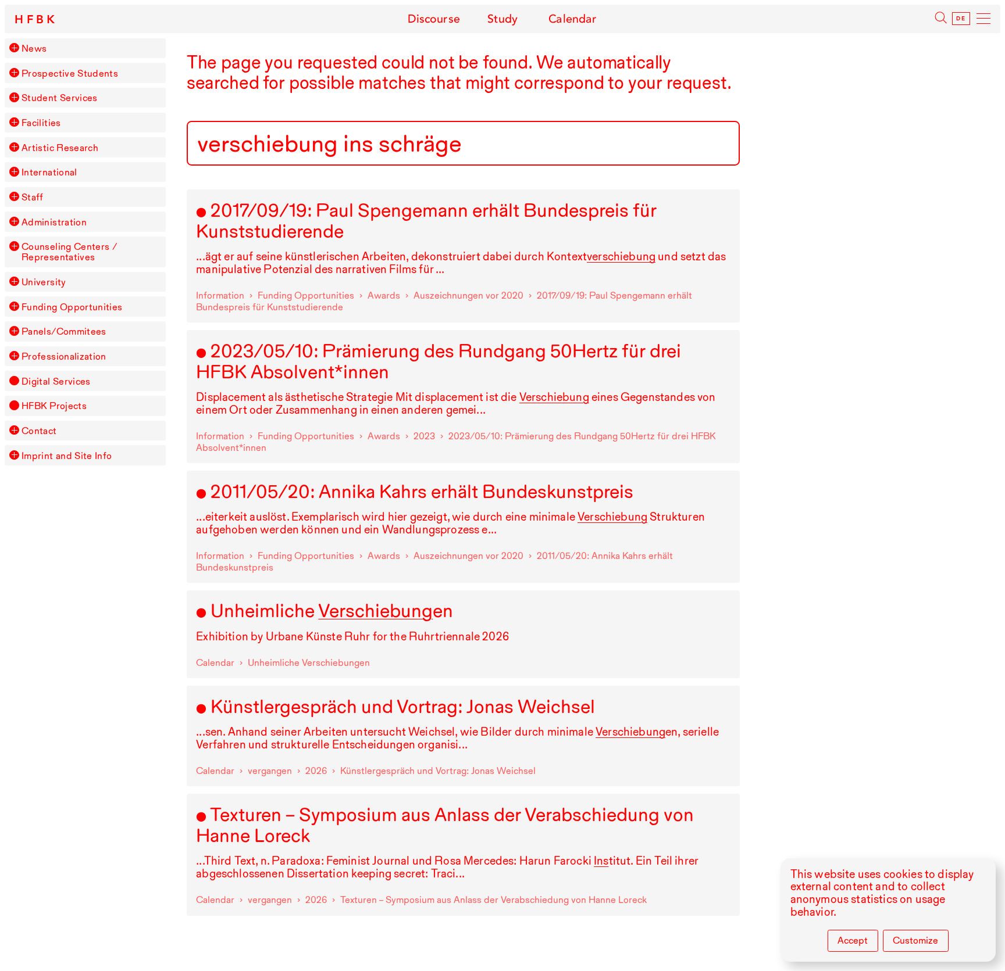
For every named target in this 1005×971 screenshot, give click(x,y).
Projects (54, 405)
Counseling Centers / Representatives (69, 251)
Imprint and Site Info (67, 455)
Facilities (41, 122)
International (49, 172)
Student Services (60, 97)
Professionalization (64, 356)
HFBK (37, 20)
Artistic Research (60, 147)
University (44, 282)
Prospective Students (70, 73)
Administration (54, 222)
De (960, 19)
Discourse (433, 19)
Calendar (572, 19)
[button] (14, 47)
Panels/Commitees (64, 331)
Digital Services (56, 381)
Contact (39, 430)
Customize (915, 940)
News (34, 48)
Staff (33, 197)
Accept (853, 940)
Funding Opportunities (72, 307)
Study (502, 19)
